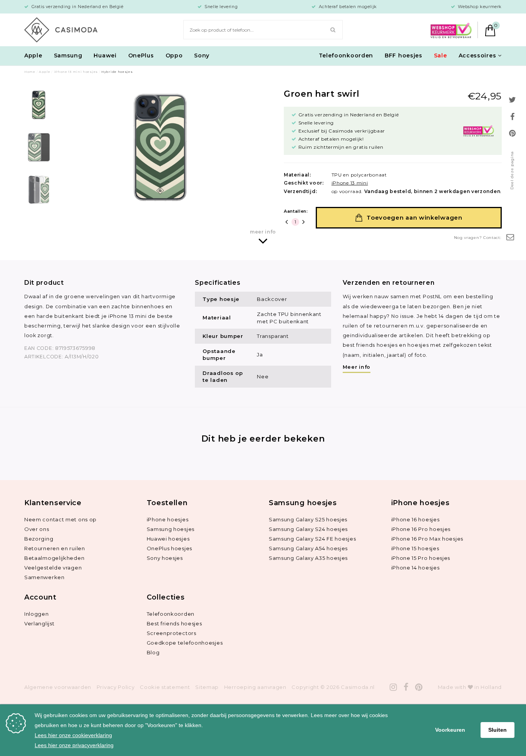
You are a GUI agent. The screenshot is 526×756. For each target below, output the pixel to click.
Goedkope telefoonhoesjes (185, 643)
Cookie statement (165, 687)
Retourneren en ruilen (54, 548)
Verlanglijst (39, 623)
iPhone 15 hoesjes (415, 548)
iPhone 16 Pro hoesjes (421, 529)
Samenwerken (44, 577)
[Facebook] (406, 687)
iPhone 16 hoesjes (415, 519)
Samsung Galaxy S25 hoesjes (308, 519)
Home (29, 72)
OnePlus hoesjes (170, 548)
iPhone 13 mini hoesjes (76, 72)
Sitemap (207, 687)
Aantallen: (296, 211)
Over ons (36, 529)
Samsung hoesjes (171, 529)
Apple (33, 55)
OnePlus (141, 55)
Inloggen (36, 614)
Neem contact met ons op (60, 519)
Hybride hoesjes (117, 72)
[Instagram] (393, 687)
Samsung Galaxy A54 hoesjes (308, 548)
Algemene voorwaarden (57, 687)
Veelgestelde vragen (53, 567)
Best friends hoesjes (174, 623)
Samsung (68, 55)
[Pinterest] (419, 687)
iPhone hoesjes (168, 519)
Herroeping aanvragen (255, 687)
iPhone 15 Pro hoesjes (421, 558)
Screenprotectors (171, 633)
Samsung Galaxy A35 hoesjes (308, 558)
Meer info (356, 367)
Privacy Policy (116, 687)
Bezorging (38, 539)
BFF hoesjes (403, 55)
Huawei (105, 55)
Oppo (174, 55)
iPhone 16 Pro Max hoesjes (427, 539)
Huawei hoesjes (168, 539)
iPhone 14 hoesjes (415, 567)
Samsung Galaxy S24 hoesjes (308, 529)
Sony (201, 55)
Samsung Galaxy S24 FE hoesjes (312, 539)
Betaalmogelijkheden (54, 558)
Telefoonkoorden (346, 55)
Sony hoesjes (165, 558)
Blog (153, 652)
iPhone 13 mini (350, 183)
